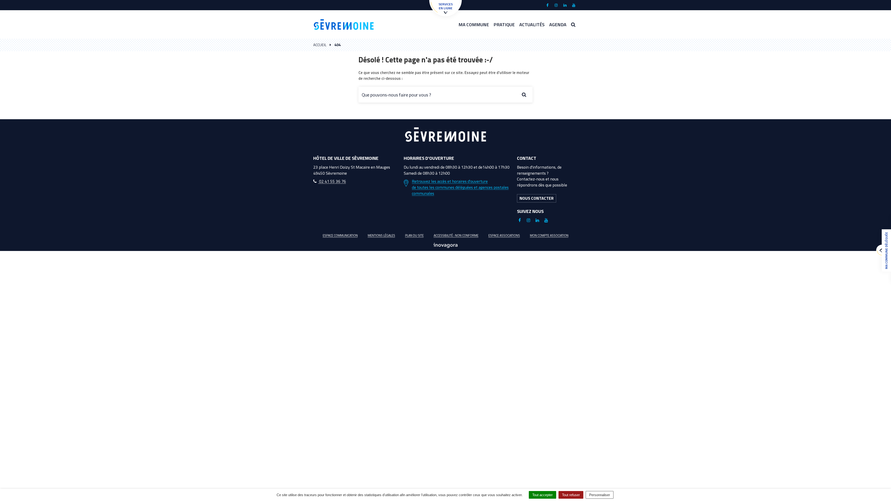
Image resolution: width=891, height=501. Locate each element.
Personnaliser (599, 495)
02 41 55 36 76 (332, 181)
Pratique (504, 24)
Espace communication (340, 235)
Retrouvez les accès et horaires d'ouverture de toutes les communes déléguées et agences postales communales (460, 187)
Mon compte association (549, 235)
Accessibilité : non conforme (456, 235)
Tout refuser (571, 495)
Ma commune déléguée (886, 250)
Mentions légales (381, 235)
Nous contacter (537, 198)
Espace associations (504, 235)
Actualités (532, 24)
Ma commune (473, 24)
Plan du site (414, 235)
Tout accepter (542, 495)
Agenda (557, 24)
